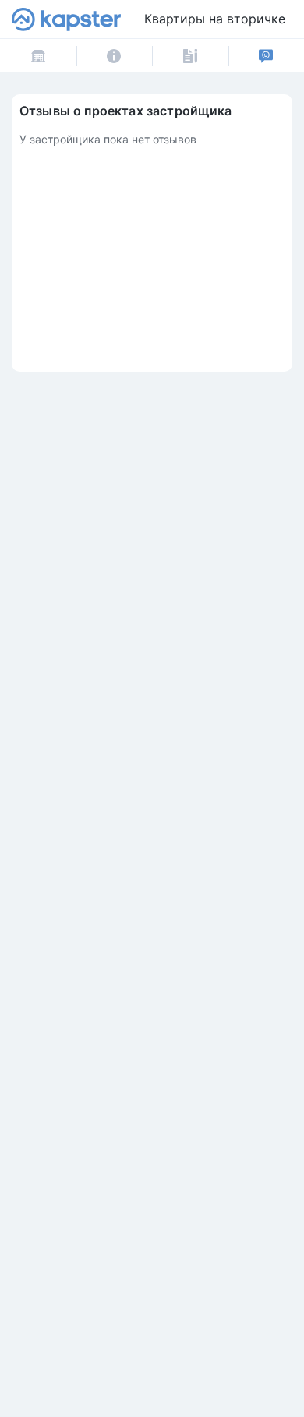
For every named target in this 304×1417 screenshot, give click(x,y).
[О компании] (114, 55)
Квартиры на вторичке (214, 19)
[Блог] (190, 55)
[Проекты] (38, 55)
